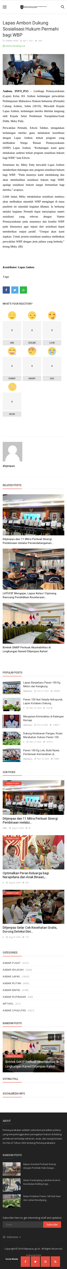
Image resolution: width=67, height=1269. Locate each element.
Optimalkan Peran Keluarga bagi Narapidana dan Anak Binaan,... (26, 875)
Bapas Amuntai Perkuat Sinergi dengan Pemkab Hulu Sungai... (39, 1166)
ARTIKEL (8, 1003)
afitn (5, 828)
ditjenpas (9, 466)
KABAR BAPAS (11, 990)
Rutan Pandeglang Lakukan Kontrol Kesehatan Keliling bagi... (41, 1182)
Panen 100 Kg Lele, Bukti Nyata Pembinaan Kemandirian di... (41, 752)
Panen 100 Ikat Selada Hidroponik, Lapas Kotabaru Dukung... (43, 701)
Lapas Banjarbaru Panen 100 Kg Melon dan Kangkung (41, 684)
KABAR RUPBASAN (14, 996)
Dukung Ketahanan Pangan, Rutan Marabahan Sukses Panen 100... (43, 735)
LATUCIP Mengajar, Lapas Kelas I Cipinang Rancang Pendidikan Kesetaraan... (29, 595)
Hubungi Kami (33, 1255)
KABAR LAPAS (11, 40)
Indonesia (13, 1237)
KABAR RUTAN (12, 983)
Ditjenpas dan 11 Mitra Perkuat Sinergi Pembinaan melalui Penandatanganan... (28, 541)
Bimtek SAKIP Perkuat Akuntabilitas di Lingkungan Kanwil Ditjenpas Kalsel (27, 649)
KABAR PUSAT (12, 963)
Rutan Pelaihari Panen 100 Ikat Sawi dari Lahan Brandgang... (42, 1198)
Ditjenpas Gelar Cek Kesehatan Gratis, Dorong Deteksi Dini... (30, 929)
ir (24, 708)
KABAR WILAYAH (13, 969)
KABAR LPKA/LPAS (14, 1010)
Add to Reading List (15, 45)
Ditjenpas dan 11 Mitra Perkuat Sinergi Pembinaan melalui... (30, 820)
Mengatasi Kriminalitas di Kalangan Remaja (43, 718)
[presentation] (51, 1037)
